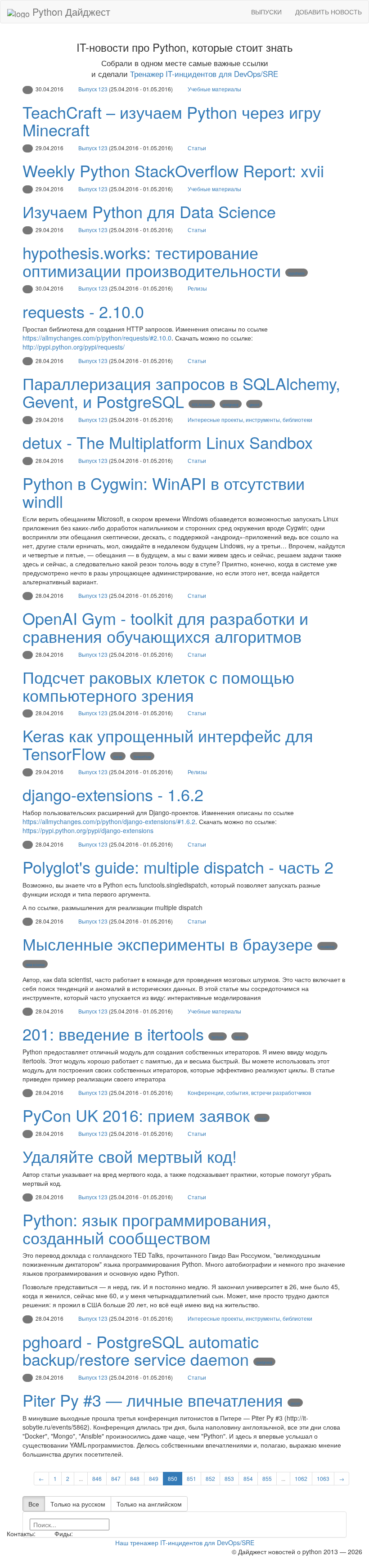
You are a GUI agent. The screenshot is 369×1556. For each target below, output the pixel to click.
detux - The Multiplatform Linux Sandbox (167, 441)
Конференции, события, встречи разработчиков (249, 1092)
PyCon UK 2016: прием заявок (136, 1114)
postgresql (230, 404)
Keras (117, 756)
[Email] (44, 1533)
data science (35, 964)
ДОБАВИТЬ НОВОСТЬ (328, 11)
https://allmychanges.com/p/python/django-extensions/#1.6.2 (108, 821)
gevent (254, 404)
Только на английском (149, 1503)
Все (33, 1503)
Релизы (197, 288)
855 (267, 1478)
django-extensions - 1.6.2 (112, 794)
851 (191, 1478)
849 (153, 1478)
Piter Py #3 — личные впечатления (152, 1399)
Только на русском (77, 1503)
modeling (327, 946)
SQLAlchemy (202, 404)
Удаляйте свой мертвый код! (129, 1155)
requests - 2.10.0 (83, 311)
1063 (323, 1478)
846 (97, 1478)
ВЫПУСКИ (266, 11)
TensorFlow (142, 756)
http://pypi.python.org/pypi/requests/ (73, 346)
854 (248, 1478)
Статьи (197, 148)
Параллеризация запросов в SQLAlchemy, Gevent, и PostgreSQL (181, 392)
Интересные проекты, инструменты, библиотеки (250, 419)
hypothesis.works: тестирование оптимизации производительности (151, 261)
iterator (239, 1037)
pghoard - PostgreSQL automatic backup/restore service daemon (140, 1350)
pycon (261, 1118)
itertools (218, 1037)
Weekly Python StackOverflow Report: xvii (173, 170)
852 (210, 1478)
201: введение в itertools (113, 1033)
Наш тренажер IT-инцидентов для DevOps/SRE (184, 1542)
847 (116, 1478)
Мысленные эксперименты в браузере (167, 943)
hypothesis (296, 273)
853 (229, 1478)
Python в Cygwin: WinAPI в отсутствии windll (163, 491)
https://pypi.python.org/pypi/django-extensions (87, 830)
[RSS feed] (78, 1533)
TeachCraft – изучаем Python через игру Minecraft (171, 120)
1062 (301, 1478)
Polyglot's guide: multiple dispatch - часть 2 (177, 866)
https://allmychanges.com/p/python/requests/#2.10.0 (96, 337)
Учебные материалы (214, 89)
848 (135, 1478)
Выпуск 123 (93, 89)
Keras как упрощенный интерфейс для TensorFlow (167, 744)
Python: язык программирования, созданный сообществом (146, 1228)
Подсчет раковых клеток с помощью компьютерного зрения (158, 685)
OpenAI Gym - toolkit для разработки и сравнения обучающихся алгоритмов (165, 626)
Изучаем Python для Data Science (149, 211)
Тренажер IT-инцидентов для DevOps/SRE (204, 73)
